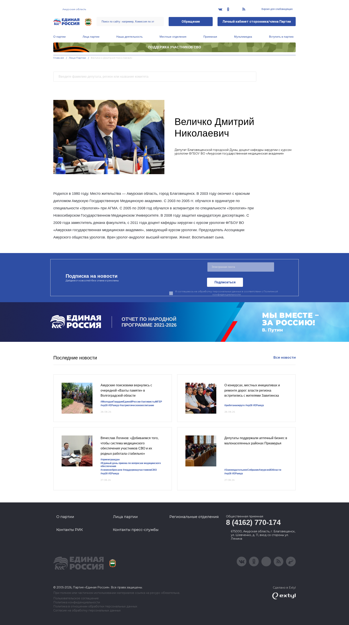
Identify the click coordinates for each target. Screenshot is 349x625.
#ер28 (104, 405)
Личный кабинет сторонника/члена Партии (256, 21)
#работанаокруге (234, 405)
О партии (59, 36)
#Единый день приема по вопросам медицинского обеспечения (131, 465)
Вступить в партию (281, 36)
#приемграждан (110, 459)
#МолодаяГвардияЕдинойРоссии (121, 401)
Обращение (191, 21)
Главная (58, 57)
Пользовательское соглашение (76, 598)
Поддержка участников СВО (174, 47)
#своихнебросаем (111, 469)
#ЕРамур (113, 405)
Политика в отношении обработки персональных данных (95, 606)
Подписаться (224, 282)
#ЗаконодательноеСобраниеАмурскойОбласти (252, 469)
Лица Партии (77, 57)
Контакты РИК (69, 530)
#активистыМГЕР (151, 401)
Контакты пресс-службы (136, 530)
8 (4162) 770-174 (253, 522)
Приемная (210, 36)
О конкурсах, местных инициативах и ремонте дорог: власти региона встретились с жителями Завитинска (252, 390)
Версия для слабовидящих (277, 9)
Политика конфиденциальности (76, 602)
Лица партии (91, 36)
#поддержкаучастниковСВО (140, 469)
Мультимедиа (243, 36)
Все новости (284, 357)
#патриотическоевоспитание (137, 405)
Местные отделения (173, 36)
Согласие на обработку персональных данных (87, 610)
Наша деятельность (129, 36)
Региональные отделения (194, 517)
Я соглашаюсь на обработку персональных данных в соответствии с (226, 293)
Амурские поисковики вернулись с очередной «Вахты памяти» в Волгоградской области (126, 390)
